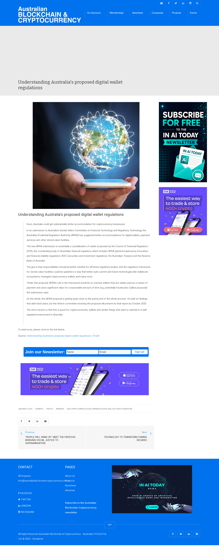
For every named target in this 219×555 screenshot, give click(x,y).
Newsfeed (137, 13)
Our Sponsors (94, 13)
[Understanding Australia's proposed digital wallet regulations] (49, 14)
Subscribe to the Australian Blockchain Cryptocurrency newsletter (81, 507)
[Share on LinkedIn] (37, 421)
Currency (39, 409)
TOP (109, 525)
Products (176, 13)
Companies (157, 13)
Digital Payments (93, 409)
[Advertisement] (109, 55)
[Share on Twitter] (29, 421)
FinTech (49, 409)
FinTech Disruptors (124, 409)
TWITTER (25, 499)
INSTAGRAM (27, 512)
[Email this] (45, 421)
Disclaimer (38, 538)
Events (193, 13)
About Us (70, 475)
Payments (60, 409)
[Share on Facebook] (21, 421)
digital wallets (108, 409)
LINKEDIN (25, 505)
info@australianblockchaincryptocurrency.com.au (44, 480)
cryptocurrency (78, 409)
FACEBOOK (26, 493)
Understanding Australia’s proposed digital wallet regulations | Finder (63, 335)
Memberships (117, 13)
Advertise (70, 490)
